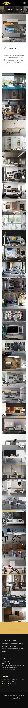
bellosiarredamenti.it (11, 685)
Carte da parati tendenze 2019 (8, 669)
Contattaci (13, 628)
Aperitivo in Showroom (6, 663)
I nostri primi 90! (5, 661)
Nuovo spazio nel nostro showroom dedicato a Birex (13, 665)
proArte (16, 698)
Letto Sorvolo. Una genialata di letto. (9, 667)
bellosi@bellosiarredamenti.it (13, 683)
